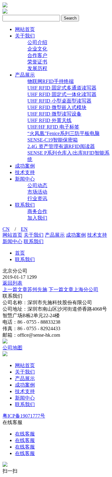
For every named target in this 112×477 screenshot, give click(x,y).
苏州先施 (24, 289)
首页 (20, 253)
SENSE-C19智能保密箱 (52, 139)
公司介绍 (37, 42)
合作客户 (37, 55)
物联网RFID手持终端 (50, 81)
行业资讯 (37, 198)
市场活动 (37, 192)
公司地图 (12, 347)
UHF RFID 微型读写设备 (54, 113)
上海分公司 (73, 289)
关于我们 (25, 35)
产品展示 (25, 74)
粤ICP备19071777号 (23, 415)
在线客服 (25, 433)
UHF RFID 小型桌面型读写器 (59, 100)
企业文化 (37, 48)
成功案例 (25, 165)
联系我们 (25, 205)
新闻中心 (25, 179)
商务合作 (37, 211)
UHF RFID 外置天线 (49, 120)
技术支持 (25, 172)
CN (6, 229)
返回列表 (12, 283)
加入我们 (37, 218)
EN (24, 229)
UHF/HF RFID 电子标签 (53, 126)
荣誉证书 (37, 61)
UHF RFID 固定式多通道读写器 (61, 87)
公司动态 (37, 185)
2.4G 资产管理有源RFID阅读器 (61, 146)
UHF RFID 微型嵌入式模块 (56, 107)
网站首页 (25, 29)
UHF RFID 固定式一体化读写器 (61, 94)
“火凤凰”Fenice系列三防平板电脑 (63, 133)
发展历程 (37, 68)
